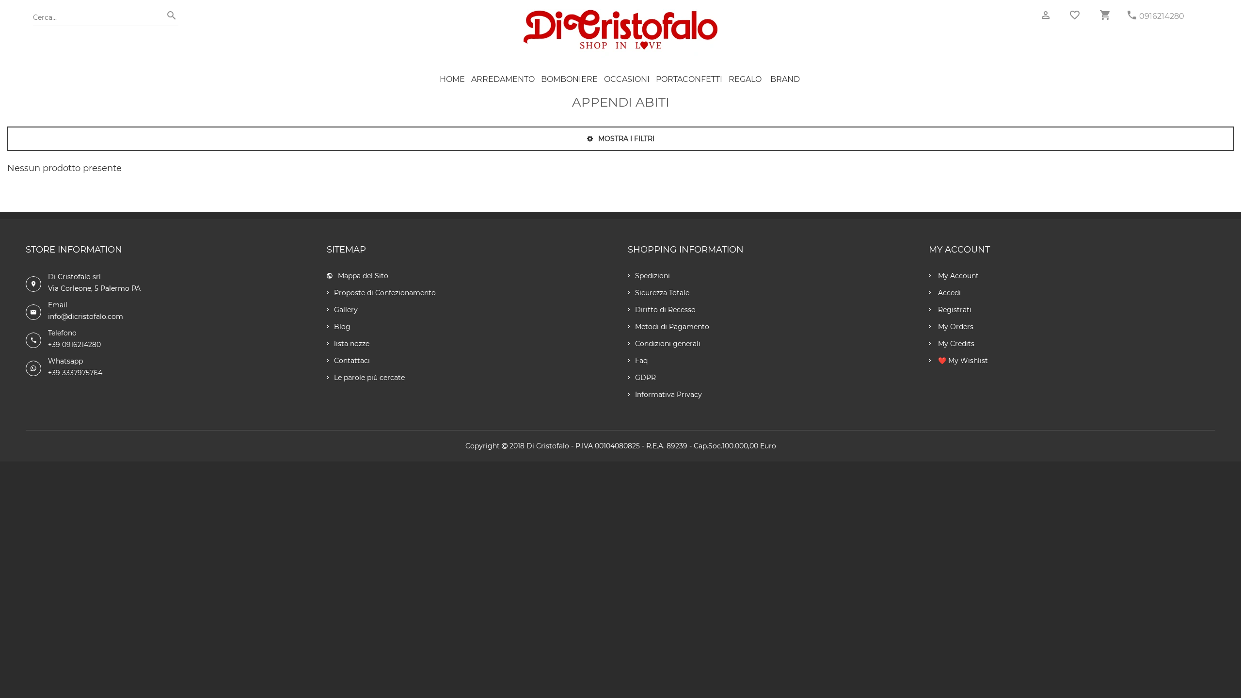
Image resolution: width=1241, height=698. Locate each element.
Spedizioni (652, 275)
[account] (1046, 15)
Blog (342, 326)
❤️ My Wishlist (962, 360)
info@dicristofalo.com (85, 316)
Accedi (948, 292)
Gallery (346, 309)
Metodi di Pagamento (672, 326)
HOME (452, 79)
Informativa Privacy (668, 394)
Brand (785, 79)
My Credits (955, 343)
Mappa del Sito (363, 275)
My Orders (954, 326)
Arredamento (503, 79)
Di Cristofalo (547, 446)
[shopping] (1105, 15)
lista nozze (351, 343)
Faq (641, 360)
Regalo (745, 79)
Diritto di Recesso (665, 309)
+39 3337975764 (75, 372)
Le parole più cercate (369, 377)
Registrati (953, 309)
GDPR (645, 377)
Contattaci (352, 360)
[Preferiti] (1075, 15)
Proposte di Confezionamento (385, 292)
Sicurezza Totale (662, 292)
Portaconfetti (689, 79)
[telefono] (1132, 15)
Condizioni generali (667, 343)
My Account (957, 275)
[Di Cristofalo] (620, 14)
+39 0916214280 (74, 344)
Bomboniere (569, 79)
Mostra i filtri (625, 138)
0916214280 (1161, 16)
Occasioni (627, 79)
